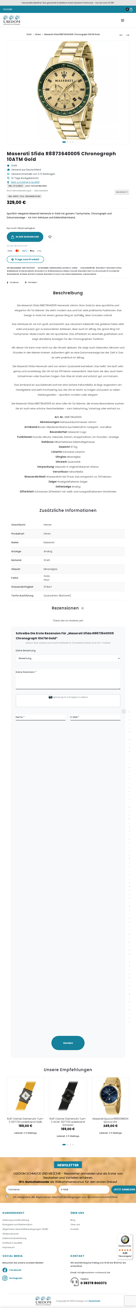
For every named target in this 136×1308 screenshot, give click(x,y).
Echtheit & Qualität (12, 1242)
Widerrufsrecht (10, 1233)
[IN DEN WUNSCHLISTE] (50, 237)
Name (20, 717)
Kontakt (7, 9)
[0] (131, 9)
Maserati (66, 268)
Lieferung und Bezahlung (15, 1220)
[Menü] (131, 1236)
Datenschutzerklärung (14, 1238)
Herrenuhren (55, 268)
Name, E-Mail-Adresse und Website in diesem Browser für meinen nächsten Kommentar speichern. (125, 869)
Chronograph (89, 274)
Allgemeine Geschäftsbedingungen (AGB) (25, 1229)
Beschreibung (68, 293)
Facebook (14, 282)
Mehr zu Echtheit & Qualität (25, 182)
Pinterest (32, 282)
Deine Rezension (26, 672)
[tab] (68, 398)
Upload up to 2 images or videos (70, 697)
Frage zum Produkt (27, 259)
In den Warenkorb (27, 236)
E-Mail (74, 717)
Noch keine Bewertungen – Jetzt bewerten (27, 190)
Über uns (75, 1224)
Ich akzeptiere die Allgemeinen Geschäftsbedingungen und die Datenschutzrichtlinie (65, 1197)
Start (29, 34)
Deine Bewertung (25, 650)
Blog (72, 1220)
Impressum (8, 1247)
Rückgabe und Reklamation (17, 1224)
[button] (64, 142)
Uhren (38, 34)
